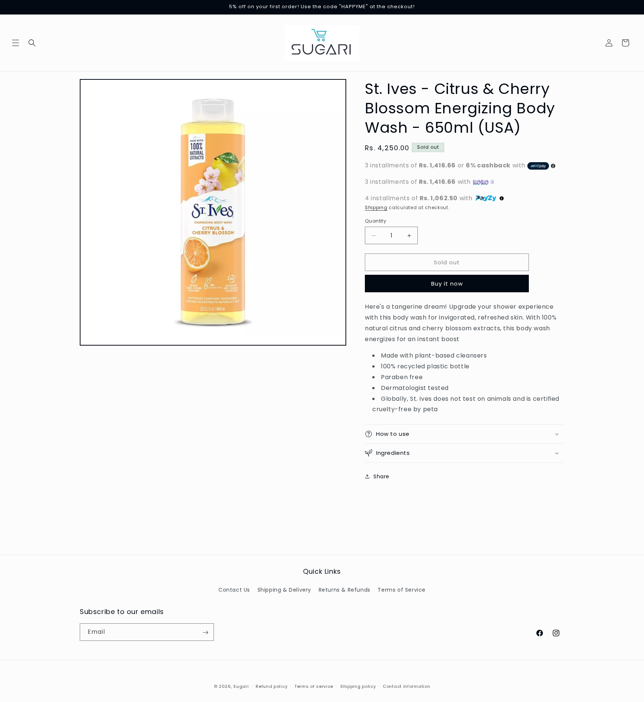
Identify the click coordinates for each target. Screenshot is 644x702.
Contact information (406, 686)
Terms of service (313, 686)
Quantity (375, 220)
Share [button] (381, 476)
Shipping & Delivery (284, 589)
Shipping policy (358, 686)
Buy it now (447, 283)
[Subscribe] (205, 632)
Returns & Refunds (344, 589)
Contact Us (234, 589)
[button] (15, 43)
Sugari (241, 686)
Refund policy (271, 686)
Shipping (376, 207)
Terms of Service (402, 589)
